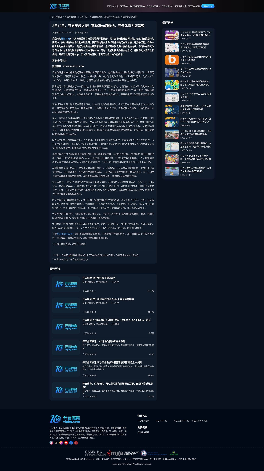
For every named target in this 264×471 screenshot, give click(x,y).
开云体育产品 (126, 6)
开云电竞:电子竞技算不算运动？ (74, 259)
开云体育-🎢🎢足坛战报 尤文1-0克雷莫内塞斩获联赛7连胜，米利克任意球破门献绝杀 (99, 255)
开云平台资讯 (71, 16)
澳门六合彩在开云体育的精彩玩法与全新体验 (195, 71)
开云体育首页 (113, 6)
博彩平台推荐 (143, 432)
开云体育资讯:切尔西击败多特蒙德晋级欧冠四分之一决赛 (112, 362)
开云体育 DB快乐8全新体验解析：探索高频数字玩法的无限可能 (195, 157)
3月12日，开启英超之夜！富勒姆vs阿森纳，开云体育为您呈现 (108, 16)
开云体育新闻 (194, 6)
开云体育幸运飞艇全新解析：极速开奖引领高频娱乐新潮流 (195, 170)
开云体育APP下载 (199, 421)
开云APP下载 (161, 421)
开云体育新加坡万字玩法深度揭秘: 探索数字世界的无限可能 (194, 46)
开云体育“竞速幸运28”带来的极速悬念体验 (195, 95)
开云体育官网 (143, 421)
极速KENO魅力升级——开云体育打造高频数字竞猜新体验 (195, 108)
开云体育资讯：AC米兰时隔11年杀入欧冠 (104, 341)
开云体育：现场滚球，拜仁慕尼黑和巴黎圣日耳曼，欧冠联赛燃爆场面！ (117, 385)
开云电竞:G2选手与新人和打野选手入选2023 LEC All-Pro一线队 (116, 320)
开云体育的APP (64, 234)
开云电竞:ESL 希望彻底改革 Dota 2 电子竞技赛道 (108, 299)
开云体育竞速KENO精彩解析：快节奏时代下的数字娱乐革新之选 (195, 120)
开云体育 (65, 38)
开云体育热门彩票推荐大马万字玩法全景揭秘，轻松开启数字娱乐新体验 (195, 34)
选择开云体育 (139, 6)
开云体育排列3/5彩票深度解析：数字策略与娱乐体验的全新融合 (195, 83)
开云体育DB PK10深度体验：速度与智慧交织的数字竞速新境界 (195, 132)
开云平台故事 (180, 6)
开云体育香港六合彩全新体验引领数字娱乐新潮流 (195, 58)
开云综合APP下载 (181, 421)
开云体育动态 (167, 6)
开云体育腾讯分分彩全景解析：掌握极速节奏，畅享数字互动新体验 (195, 145)
